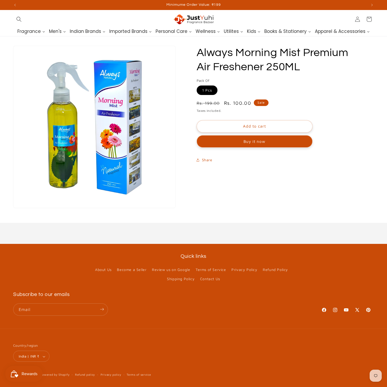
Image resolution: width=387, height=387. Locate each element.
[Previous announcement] (15, 5)
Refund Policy (275, 269)
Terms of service (139, 374)
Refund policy (85, 374)
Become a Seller (131, 269)
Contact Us (210, 279)
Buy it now (254, 141)
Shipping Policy (181, 279)
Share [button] (207, 160)
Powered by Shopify (55, 374)
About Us (103, 269)
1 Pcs (207, 90)
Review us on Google (171, 269)
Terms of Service (211, 269)
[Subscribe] (102, 309)
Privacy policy (111, 374)
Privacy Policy (244, 269)
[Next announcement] (372, 5)
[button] (19, 19)
